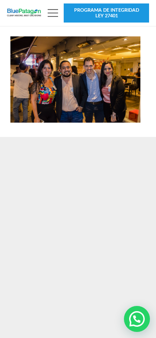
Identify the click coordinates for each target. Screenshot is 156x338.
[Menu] (53, 13)
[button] (137, 319)
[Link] (24, 13)
